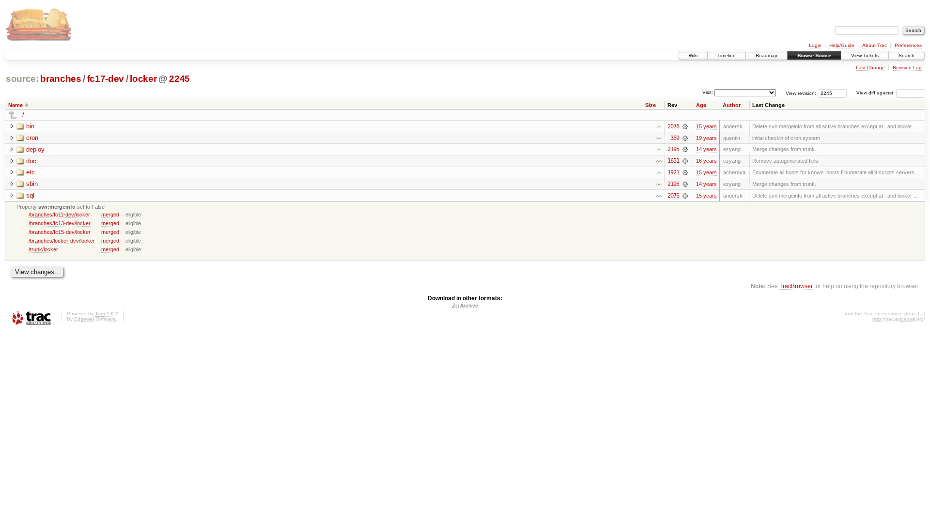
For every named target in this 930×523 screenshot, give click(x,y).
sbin (32, 183)
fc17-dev (105, 79)
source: (22, 79)
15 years (706, 126)
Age (701, 105)
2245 (179, 79)
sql (30, 195)
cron (32, 137)
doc (31, 161)
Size (650, 105)
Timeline (726, 55)
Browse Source (814, 55)
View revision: (801, 92)
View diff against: (876, 92)
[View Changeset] (685, 126)
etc (30, 172)
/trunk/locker (43, 249)
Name (15, 105)
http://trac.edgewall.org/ (898, 319)
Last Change (870, 67)
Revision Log (907, 67)
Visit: (707, 92)
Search (906, 55)
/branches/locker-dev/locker (62, 241)
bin (30, 126)
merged (110, 214)
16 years (706, 161)
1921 (673, 172)
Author (732, 105)
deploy (35, 149)
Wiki (693, 55)
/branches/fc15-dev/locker (60, 232)
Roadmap (766, 55)
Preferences (908, 45)
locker (143, 79)
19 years (706, 138)
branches (60, 79)
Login (815, 45)
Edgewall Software (95, 319)
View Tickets (865, 55)
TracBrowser (796, 286)
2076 (673, 126)
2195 (673, 149)
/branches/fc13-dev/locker (60, 223)
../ (21, 115)
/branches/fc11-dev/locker (59, 214)
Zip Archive (465, 305)
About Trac (874, 45)
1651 (673, 160)
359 (674, 138)
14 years (706, 149)
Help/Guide (841, 45)
